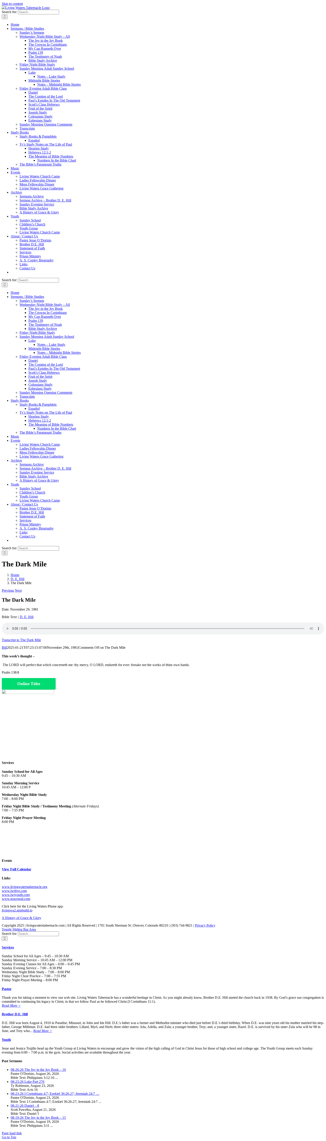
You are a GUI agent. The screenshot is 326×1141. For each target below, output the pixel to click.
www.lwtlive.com (14, 891)
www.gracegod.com (16, 899)
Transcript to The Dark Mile (21, 640)
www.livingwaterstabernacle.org (24, 887)
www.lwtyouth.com (16, 895)
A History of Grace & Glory (21, 918)
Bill (4, 647)
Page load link (12, 1133)
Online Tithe (28, 683)
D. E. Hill (26, 617)
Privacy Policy (205, 925)
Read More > (11, 1005)
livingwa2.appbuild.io (17, 910)
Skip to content (12, 4)
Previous (8, 590)
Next (18, 590)
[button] (8, 947)
